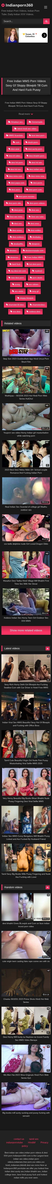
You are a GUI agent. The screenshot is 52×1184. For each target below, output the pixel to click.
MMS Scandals (16, 135)
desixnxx (14, 257)
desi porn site (15, 203)
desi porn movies (26, 196)
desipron (36, 244)
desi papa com (17, 183)
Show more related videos (26, 630)
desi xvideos (18, 237)
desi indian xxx (36, 169)
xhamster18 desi (16, 305)
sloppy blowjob (26, 298)
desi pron (18, 210)
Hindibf (31, 1142)
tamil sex (33, 1139)
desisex (13, 250)
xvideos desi (34, 311)
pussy (17, 284)
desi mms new (37, 176)
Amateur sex (17, 122)
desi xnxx (34, 223)
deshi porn (33, 142)
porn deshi (37, 277)
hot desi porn (35, 264)
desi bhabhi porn (36, 156)
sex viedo (19, 291)
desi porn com (35, 189)
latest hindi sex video (26, 128)
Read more (24, 114)
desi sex (35, 210)
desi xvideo (36, 230)
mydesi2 (38, 271)
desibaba (36, 237)
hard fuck (16, 264)
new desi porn (17, 277)
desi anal (15, 149)
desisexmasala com (34, 250)
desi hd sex (36, 162)
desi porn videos (37, 203)
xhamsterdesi (38, 305)
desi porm (37, 183)
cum (17, 142)
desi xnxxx (17, 230)
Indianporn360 (19, 5)
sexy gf (35, 291)
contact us (19, 1139)
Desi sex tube (37, 216)
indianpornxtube (14, 1142)
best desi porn (37, 135)
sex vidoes (33, 284)
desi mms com (15, 176)
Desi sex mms (16, 216)
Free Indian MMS (35, 257)
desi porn (15, 189)
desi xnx (18, 223)
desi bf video (14, 156)
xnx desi (16, 311)
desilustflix (18, 244)
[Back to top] (43, 1175)
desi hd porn (17, 162)
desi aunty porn (35, 149)
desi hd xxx (15, 169)
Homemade (37, 122)
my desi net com (18, 271)
